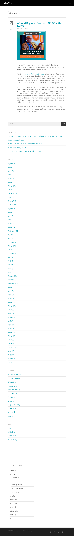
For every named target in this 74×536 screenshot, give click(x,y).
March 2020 (11, 302)
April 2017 (11, 355)
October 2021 (12, 253)
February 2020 (12, 306)
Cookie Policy (13, 507)
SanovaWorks (15, 477)
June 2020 (10, 291)
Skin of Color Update (17, 488)
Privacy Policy (13, 499)
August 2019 (11, 317)
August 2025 (11, 208)
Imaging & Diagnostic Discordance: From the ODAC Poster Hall (25, 144)
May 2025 (10, 220)
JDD (12, 481)
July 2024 (10, 235)
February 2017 (12, 362)
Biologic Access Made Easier (16, 140)
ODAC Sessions (25, 28)
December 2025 (12, 193)
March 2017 (11, 358)
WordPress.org (12, 439)
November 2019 (12, 313)
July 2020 (10, 287)
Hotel (11, 518)
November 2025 (12, 197)
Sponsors (11, 401)
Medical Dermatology (14, 389)
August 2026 (11, 163)
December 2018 (12, 343)
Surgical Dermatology (14, 404)
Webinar (10, 416)
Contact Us (13, 496)
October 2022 (12, 242)
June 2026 (10, 171)
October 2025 (12, 201)
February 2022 (12, 246)
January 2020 (11, 310)
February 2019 (12, 336)
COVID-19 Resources (14, 378)
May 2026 (10, 175)
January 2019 (11, 340)
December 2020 (12, 276)
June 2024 (10, 238)
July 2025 (10, 212)
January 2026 (11, 190)
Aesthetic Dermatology (14, 375)
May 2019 (10, 325)
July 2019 (10, 321)
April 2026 (11, 178)
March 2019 (11, 332)
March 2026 (11, 182)
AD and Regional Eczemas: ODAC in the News (39, 24)
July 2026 (10, 167)
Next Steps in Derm (16, 484)
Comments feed (12, 436)
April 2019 (11, 328)
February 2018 (12, 347)
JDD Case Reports (13, 382)
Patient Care (11, 397)
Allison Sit (20, 28)
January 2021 (11, 272)
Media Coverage (12, 386)
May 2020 (10, 295)
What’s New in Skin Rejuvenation (17, 147)
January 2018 (11, 351)
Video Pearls (11, 412)
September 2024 (13, 231)
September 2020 (13, 283)
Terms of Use (13, 503)
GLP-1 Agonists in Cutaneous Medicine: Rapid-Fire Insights (24, 151)
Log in (9, 428)
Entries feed (11, 432)
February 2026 (12, 186)
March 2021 (11, 265)
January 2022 (11, 250)
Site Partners (13, 474)
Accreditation (13, 470)
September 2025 (13, 205)
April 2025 (11, 223)
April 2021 (11, 261)
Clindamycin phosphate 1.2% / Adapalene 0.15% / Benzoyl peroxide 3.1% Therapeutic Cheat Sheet (35, 136)
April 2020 (11, 298)
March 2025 (11, 227)
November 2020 (12, 280)
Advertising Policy (14, 514)
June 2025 (10, 216)
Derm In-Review (15, 492)
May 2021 (10, 257)
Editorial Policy (14, 511)
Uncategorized (12, 408)
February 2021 (12, 268)
